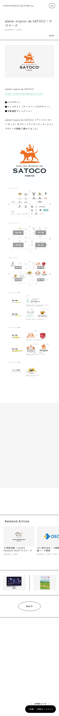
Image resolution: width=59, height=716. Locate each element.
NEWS (9, 661)
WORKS (10, 633)
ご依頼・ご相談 (13, 677)
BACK (29, 606)
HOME (9, 626)
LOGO (19, 29)
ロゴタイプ (17, 504)
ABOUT (10, 640)
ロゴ (7, 504)
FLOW (9, 647)
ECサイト (9, 501)
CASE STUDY (15, 654)
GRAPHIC (9, 29)
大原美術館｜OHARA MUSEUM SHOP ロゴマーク (18, 549)
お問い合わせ (11, 670)
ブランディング (29, 501)
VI (17, 501)
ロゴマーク (30, 504)
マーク (42, 501)
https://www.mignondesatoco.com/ (24, 93)
